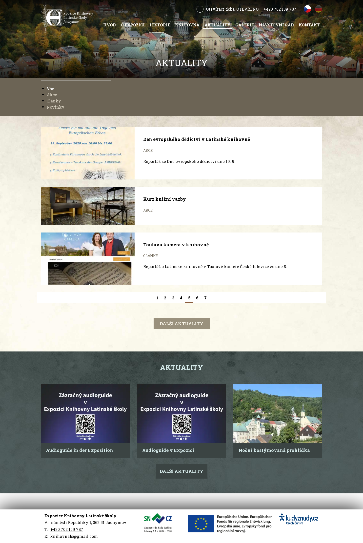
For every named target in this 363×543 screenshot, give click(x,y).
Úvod (109, 24)
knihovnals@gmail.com (74, 536)
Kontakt (309, 24)
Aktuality (217, 24)
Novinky (55, 107)
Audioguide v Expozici (168, 450)
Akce (52, 94)
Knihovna (187, 24)
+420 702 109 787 (279, 9)
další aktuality (181, 324)
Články (54, 100)
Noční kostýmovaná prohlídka (274, 450)
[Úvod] (69, 17)
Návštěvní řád (276, 24)
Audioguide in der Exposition (79, 450)
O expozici (133, 24)
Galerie (244, 24)
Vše (50, 88)
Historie (160, 24)
